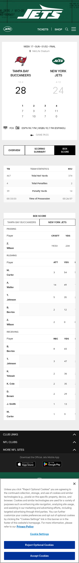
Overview (14, 150)
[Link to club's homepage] (7, 27)
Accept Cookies (39, 555)
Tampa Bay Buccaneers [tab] (21, 222)
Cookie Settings (39, 533)
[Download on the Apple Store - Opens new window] (25, 464)
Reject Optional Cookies (39, 544)
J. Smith (11, 404)
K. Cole (11, 383)
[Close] (74, 484)
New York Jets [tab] (57, 222)
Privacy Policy (25, 526)
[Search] (66, 29)
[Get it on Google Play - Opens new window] (52, 466)
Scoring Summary (40, 150)
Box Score (65, 150)
